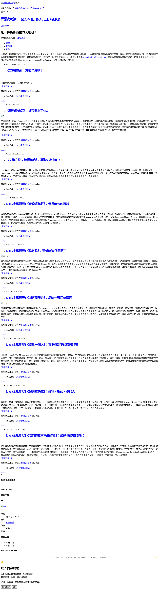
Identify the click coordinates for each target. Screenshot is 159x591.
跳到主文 (5, 26)
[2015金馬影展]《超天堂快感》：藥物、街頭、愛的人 (40, 391)
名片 (8, 49)
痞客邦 (24, 91)
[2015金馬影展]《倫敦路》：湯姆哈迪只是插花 (36, 250)
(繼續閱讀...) (6, 86)
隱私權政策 (93, 558)
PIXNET (61, 558)
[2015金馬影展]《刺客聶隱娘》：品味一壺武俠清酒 (39, 297)
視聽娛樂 (21, 38)
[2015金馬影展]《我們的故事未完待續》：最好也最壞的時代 (45, 435)
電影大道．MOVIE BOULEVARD (30, 19)
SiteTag (154, 556)
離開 (14, 587)
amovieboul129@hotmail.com (94, 57)
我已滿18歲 (6, 587)
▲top (3, 100)
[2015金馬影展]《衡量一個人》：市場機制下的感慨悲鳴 (42, 344)
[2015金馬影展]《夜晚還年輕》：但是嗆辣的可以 (37, 204)
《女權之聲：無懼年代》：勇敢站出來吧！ (33, 160)
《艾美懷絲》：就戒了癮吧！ (24, 70)
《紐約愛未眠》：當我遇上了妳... (27, 110)
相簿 (8, 43)
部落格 (9, 46)
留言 (30, 91)
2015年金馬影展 (23, 96)
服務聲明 (103, 558)
